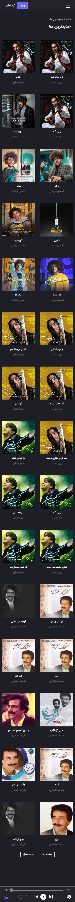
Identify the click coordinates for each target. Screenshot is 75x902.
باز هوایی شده (18, 458)
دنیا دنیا (18, 676)
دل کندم (57, 295)
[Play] (50, 896)
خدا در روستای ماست (56, 458)
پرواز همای (56, 82)
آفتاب (18, 77)
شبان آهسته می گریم (56, 567)
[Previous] (36, 897)
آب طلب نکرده (57, 404)
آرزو (57, 839)
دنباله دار (18, 295)
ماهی (56, 186)
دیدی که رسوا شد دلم (18, 730)
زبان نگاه (56, 132)
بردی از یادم (18, 839)
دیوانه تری (18, 513)
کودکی (18, 404)
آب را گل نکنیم (56, 730)
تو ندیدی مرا (57, 621)
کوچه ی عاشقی (18, 621)
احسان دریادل (18, 137)
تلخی (18, 186)
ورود (22, 5)
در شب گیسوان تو (18, 567)
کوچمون (18, 240)
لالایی (57, 240)
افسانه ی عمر (18, 785)
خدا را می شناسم (18, 349)
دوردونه (18, 132)
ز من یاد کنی (57, 349)
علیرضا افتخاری (56, 627)
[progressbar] (37, 890)
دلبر (56, 676)
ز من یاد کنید (57, 77)
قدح (56, 785)
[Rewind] (43, 897)
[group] (37, 894)
